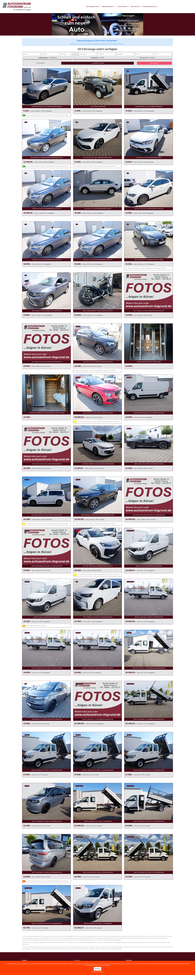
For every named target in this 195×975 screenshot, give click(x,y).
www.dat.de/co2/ (117, 940)
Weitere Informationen (97, 971)
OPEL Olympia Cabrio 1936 (97, 106)
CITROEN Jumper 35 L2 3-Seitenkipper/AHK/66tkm (149, 106)
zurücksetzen (154, 63)
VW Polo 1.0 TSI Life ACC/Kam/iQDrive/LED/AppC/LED (46, 208)
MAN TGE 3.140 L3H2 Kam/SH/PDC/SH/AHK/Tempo (149, 566)
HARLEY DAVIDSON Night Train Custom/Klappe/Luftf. (98, 310)
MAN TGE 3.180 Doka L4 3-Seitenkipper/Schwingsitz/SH (148, 719)
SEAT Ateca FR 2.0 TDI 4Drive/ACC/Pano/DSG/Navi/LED (98, 361)
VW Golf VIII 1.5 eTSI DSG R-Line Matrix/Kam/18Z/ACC (47, 463)
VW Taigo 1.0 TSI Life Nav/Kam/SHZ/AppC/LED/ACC (98, 208)
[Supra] (17, 6)
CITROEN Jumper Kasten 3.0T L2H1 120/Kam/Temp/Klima (149, 412)
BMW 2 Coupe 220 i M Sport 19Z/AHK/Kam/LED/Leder (148, 463)
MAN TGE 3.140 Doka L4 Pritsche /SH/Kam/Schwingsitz (97, 668)
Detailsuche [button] (40, 63)
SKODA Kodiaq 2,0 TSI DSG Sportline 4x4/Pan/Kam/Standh (97, 515)
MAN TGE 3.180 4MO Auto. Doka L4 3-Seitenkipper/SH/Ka (46, 770)
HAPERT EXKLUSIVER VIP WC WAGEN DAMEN (149, 361)
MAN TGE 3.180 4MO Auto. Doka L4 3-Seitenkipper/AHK (47, 923)
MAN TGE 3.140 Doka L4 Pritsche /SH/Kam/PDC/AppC (149, 617)
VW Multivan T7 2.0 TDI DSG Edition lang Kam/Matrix (47, 719)
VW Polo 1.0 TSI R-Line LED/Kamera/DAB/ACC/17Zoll (98, 157)
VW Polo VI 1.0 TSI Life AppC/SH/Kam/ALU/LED (148, 157)
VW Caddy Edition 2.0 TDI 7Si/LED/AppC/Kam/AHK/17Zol (46, 515)
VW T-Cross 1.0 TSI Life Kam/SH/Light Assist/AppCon (47, 310)
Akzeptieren (97, 968)
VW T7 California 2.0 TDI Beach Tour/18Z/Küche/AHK (47, 821)
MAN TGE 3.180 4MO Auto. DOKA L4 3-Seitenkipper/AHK (98, 872)
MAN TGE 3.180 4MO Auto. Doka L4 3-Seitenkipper (98, 821)
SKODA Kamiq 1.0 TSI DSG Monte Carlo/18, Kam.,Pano (98, 412)
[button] (171, 40)
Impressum (77, 960)
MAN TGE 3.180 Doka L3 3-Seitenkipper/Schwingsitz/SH (97, 719)
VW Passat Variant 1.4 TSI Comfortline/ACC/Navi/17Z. (47, 106)
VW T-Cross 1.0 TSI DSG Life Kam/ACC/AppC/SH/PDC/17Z (149, 310)
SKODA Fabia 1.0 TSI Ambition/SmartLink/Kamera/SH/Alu (47, 157)
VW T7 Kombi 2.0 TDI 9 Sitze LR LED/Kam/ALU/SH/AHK (97, 617)
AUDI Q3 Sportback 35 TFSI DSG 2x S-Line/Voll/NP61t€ (46, 566)
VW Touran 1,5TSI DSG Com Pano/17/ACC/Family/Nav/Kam (149, 515)
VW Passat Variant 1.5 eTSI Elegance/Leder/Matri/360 (97, 463)
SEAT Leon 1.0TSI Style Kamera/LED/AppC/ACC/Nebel (149, 259)
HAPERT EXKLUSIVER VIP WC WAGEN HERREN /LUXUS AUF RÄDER (46, 412)
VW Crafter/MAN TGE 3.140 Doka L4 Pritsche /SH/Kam (47, 668)
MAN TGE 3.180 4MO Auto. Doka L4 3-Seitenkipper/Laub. (148, 821)
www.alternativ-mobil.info (115, 948)
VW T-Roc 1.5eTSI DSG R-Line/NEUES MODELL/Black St (98, 566)
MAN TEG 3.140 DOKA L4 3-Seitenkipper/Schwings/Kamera (149, 668)
